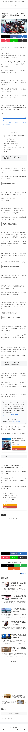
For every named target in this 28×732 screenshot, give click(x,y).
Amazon (15, 447)
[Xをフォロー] (7, 565)
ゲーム (4, 514)
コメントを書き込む (14, 713)
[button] (22, 40)
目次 (12, 132)
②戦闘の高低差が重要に (10, 141)
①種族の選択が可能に (10, 139)
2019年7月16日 (16, 421)
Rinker (18, 444)
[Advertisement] (14, 533)
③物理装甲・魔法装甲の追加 (11, 143)
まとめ (5, 126)
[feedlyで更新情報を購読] (20, 565)
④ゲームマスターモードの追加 (12, 145)
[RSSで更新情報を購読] (14, 568)
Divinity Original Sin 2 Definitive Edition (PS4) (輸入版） (18, 440)
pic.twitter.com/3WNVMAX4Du (11, 415)
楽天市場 (15, 449)
